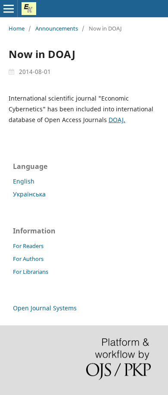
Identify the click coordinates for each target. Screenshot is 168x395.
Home (17, 28)
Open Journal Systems (45, 308)
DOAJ (116, 120)
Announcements (56, 28)
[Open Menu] (8, 8)
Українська (29, 194)
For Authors (28, 259)
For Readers (28, 246)
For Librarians (30, 272)
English (23, 181)
